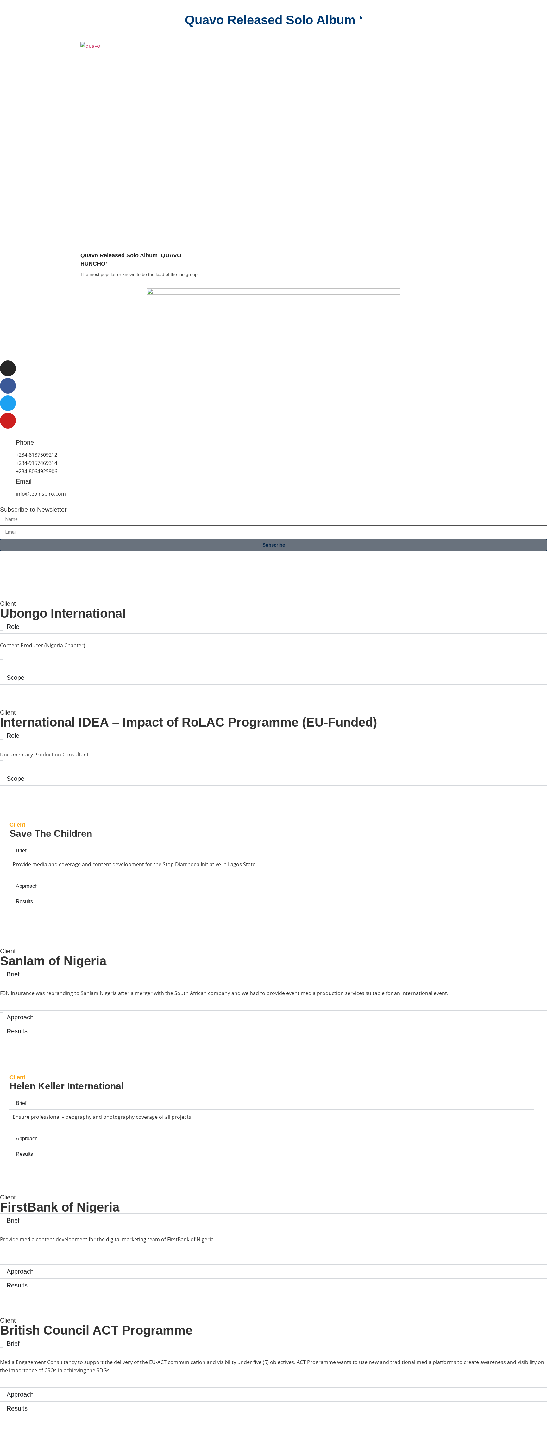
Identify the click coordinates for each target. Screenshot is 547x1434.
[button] (273, 1252)
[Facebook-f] (8, 386)
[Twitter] (8, 403)
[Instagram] (8, 368)
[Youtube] (8, 421)
